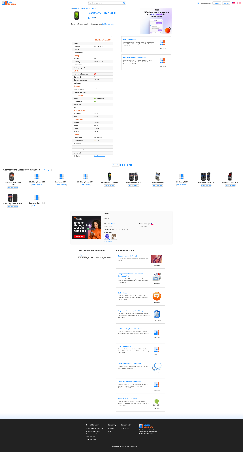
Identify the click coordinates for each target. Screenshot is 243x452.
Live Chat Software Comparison (129, 363)
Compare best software (93, 431)
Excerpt (106, 213)
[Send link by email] (121, 165)
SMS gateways (123, 293)
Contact (110, 434)
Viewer (106, 226)
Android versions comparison (128, 399)
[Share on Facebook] (124, 165)
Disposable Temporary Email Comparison (133, 311)
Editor (141, 226)
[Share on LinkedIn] (130, 165)
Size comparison (91, 439)
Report (115, 165)
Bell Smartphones (108, 24)
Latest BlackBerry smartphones (134, 57)
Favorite (89, 18)
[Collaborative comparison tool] (9, 3)
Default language (144, 223)
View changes (108, 241)
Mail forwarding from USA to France (130, 329)
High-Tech (85, 8)
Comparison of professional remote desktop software (130, 275)
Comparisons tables (92, 434)
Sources (106, 218)
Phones (93, 8)
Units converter (90, 436)
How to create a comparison (94, 428)
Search (124, 3)
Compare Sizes (206, 3)
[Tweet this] (127, 165)
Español (240, 3)
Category (107, 223)
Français (237, 3)
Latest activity (125, 428)
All (72, 8)
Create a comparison (198, 3)
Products (77, 8)
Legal (109, 431)
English (233, 3)
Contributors (108, 232)
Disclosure (111, 428)
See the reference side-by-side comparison (86, 24)
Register (217, 3)
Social (148, 426)
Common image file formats (128, 256)
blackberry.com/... (99, 156)
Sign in (226, 3)
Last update (107, 229)
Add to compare (46, 170)
